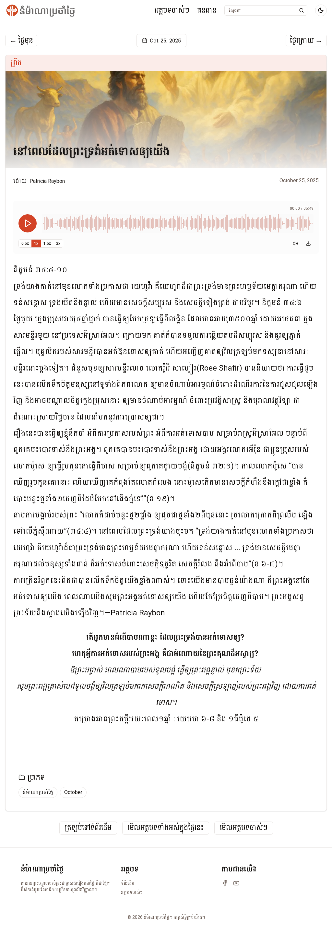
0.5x (25, 243)
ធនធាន (207, 10)
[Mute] (295, 243)
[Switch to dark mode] (321, 10)
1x (36, 243)
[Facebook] (224, 883)
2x (58, 243)
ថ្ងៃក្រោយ (306, 40)
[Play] (27, 223)
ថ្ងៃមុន (21, 40)
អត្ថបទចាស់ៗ (171, 10)
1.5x (47, 243)
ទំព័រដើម (128, 883)
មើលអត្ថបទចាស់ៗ (243, 828)
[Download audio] (308, 243)
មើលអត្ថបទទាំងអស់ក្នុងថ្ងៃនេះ (166, 828)
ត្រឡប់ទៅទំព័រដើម (88, 828)
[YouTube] (236, 883)
